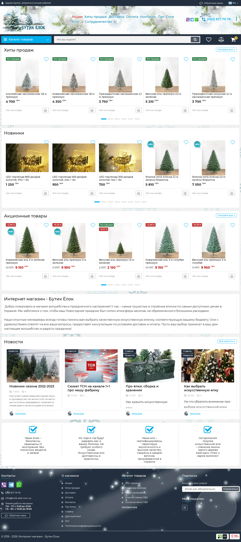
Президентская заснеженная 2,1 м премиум (120, 97)
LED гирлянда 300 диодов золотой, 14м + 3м (116, 180)
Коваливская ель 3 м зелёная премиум (25, 263)
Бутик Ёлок (20, 414)
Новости (13, 351)
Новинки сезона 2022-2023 (31, 386)
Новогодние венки (135, 492)
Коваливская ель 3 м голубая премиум (165, 263)
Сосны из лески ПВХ (136, 502)
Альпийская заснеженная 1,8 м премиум (26, 97)
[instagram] (184, 507)
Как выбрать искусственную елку (201, 388)
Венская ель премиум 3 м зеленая (69, 263)
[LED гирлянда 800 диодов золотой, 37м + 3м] (27, 157)
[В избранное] (46, 59)
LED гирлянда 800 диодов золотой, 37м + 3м (23, 180)
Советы (129, 351)
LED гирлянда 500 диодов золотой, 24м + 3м (69, 180)
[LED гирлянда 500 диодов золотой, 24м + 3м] (73, 157)
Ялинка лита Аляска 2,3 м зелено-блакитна (208, 178)
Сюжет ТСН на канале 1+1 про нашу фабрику (89, 388)
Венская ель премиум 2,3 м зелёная (163, 97)
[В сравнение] (46, 110)
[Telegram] (192, 19)
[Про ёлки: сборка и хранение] (149, 366)
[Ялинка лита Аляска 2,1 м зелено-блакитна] (167, 157)
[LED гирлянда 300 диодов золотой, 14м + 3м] (120, 157)
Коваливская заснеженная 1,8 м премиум (73, 97)
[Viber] (188, 19)
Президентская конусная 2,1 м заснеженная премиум (212, 97)
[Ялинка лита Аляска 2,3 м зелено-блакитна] (213, 157)
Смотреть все (129, 507)
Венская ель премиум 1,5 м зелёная (116, 263)
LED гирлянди (133, 483)
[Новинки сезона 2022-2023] (33, 366)
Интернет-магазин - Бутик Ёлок (39, 536)
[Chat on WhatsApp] (196, 19)
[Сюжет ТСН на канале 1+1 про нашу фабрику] (91, 366)
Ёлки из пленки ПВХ (136, 497)
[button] (103, 118)
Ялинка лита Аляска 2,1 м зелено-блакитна (162, 178)
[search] (195, 39)
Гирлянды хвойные (135, 488)
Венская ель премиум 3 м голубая (209, 263)
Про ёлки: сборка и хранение (142, 388)
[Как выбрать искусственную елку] (207, 366)
